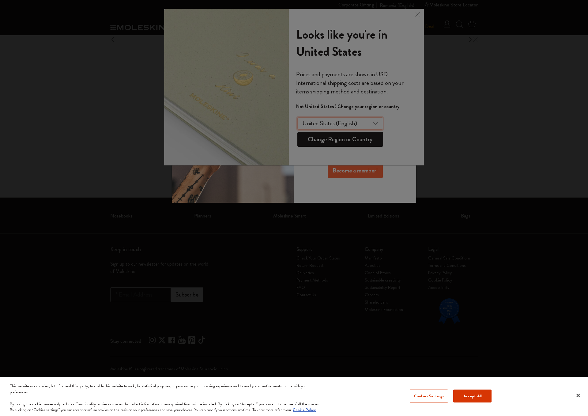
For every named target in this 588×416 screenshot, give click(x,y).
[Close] (578, 395)
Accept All (472, 396)
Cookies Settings (429, 396)
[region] (294, 396)
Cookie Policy (304, 410)
